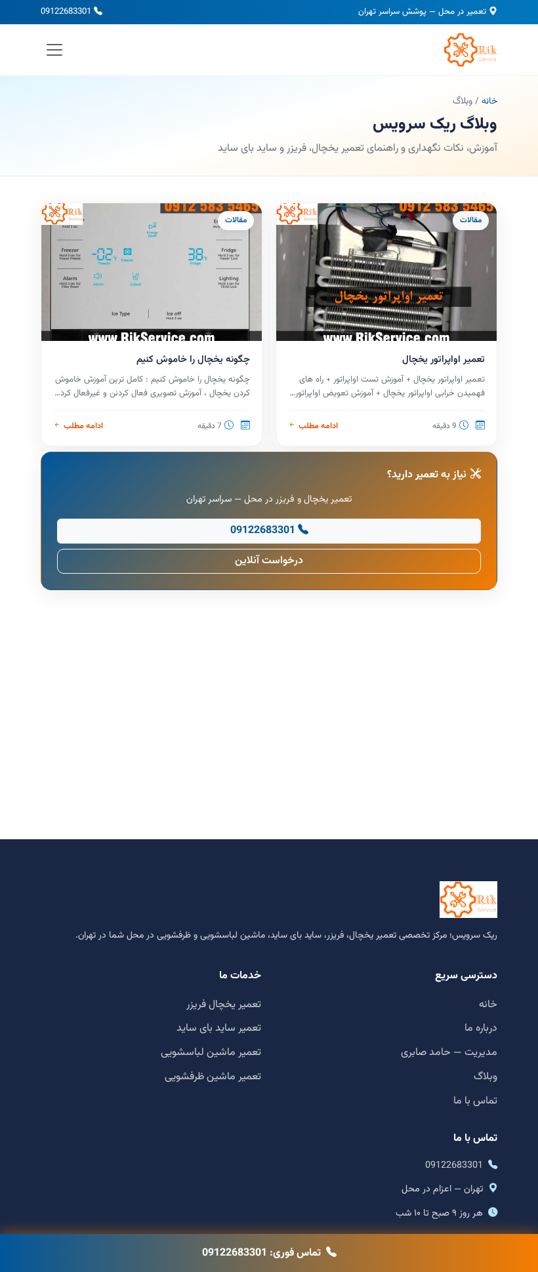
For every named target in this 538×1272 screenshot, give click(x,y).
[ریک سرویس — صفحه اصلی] (470, 50)
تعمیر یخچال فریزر (223, 1005)
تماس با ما (475, 1101)
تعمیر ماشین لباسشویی (211, 1052)
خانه (489, 101)
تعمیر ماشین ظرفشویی (213, 1077)
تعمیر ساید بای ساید (218, 1028)
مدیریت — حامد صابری (449, 1052)
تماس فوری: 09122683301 (261, 1253)
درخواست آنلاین (269, 561)
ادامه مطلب (318, 426)
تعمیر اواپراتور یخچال (443, 359)
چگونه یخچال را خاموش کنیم (193, 359)
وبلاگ (485, 1077)
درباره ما (481, 1028)
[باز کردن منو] (55, 49)
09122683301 (66, 11)
